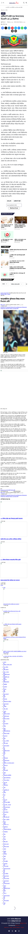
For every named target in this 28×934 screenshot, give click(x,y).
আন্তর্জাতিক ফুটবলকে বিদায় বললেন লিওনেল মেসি (18, 249)
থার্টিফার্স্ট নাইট (17, 201)
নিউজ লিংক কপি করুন (14, 208)
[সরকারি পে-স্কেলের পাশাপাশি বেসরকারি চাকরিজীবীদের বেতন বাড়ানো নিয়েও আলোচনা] (21, 219)
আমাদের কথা (6, 927)
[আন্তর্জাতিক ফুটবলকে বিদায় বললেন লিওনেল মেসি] (4, 251)
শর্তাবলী (11, 927)
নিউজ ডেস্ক (3, 22)
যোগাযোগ (22, 927)
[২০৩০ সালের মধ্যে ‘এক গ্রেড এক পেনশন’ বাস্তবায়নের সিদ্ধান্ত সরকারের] (7, 219)
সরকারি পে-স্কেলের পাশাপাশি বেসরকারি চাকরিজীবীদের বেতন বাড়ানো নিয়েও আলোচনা (20, 226)
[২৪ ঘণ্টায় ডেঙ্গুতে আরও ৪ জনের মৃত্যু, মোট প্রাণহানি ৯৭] (7, 234)
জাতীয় (6, 10)
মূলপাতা (3, 10)
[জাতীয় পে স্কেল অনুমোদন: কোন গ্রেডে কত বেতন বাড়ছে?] (21, 234)
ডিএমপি (9, 201)
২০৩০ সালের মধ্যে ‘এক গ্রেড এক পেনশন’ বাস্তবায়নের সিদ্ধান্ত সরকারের (7, 226)
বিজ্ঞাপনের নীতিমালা (16, 927)
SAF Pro (17, 925)
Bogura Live (23, 923)
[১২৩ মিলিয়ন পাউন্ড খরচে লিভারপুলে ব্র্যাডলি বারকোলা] (4, 256)
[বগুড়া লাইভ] (14, 2)
